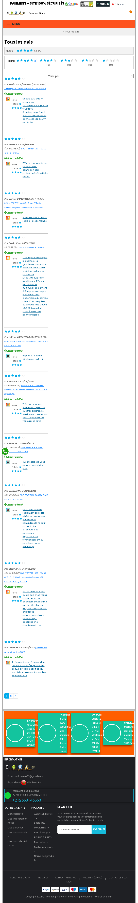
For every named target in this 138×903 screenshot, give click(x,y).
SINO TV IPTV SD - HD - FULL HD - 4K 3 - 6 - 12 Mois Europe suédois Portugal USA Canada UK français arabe (25, 577)
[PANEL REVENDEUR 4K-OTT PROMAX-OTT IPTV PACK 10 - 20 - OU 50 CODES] (8, 356)
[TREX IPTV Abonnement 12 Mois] (8, 257)
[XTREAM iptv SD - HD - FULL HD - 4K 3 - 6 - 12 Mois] (8, 99)
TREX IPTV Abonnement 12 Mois (31, 247)
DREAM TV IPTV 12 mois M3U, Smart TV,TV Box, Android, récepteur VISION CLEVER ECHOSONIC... (25, 389)
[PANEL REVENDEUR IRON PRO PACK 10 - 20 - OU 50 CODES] (8, 462)
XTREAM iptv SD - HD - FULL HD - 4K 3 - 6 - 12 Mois (25, 88)
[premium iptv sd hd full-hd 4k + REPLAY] (8, 662)
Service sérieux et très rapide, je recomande (35, 219)
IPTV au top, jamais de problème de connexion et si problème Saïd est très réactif (35, 170)
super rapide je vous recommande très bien (34, 465)
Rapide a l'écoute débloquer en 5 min (33, 357)
